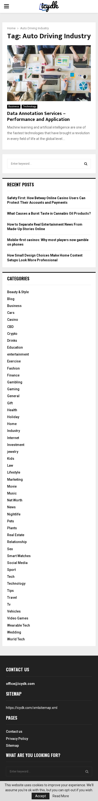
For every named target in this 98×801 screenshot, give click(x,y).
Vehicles (14, 611)
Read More (61, 796)
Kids (10, 458)
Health (12, 410)
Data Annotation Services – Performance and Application (38, 116)
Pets (10, 521)
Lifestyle (13, 472)
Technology (29, 106)
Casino (12, 319)
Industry (13, 431)
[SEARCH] (86, 163)
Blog (11, 299)
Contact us (14, 731)
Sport (11, 570)
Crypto (12, 334)
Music (12, 493)
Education (15, 347)
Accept (40, 796)
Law (10, 465)
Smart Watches (19, 556)
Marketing (15, 479)
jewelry (12, 452)
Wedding (14, 632)
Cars (11, 313)
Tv (8, 604)
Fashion (13, 368)
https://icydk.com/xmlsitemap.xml (31, 708)
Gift (10, 403)
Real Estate (15, 535)
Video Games (17, 618)
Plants (12, 528)
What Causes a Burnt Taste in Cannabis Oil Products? (49, 213)
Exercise (14, 361)
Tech (11, 576)
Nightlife (13, 514)
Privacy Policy (17, 739)
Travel (12, 597)
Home (12, 424)
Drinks (12, 340)
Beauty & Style (18, 292)
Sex (10, 549)
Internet (13, 438)
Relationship (17, 542)
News (11, 507)
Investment (15, 445)
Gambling (14, 382)
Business (13, 106)
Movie (12, 486)
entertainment (18, 354)
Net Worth (14, 500)
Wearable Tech (18, 625)
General (13, 396)
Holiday (13, 417)
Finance (13, 375)
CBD (10, 327)
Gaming (13, 389)
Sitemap (12, 745)
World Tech (16, 639)
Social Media (17, 563)
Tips (10, 591)
